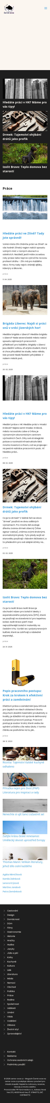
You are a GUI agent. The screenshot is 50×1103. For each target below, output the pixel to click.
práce (5, 274)
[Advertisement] (25, 40)
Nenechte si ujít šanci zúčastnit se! (23, 814)
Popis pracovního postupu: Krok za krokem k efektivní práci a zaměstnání (23, 695)
